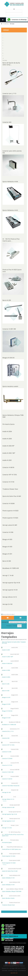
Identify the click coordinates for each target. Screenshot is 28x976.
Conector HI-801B (8, 467)
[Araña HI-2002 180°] (14, 654)
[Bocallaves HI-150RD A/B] (14, 722)
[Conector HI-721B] (14, 763)
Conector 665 (6, 122)
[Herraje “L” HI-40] (14, 825)
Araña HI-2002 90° (8, 446)
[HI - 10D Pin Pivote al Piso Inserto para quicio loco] (14, 832)
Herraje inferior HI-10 (9, 597)
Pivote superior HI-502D (10, 511)
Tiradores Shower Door (10, 489)
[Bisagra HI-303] (14, 701)
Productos (6, 23)
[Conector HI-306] (14, 749)
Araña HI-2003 (7, 439)
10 (3, 58)
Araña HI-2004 (7, 431)
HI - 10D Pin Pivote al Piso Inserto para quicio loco (12, 835)
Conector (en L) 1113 (9, 93)
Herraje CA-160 (7, 604)
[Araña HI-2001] (14, 647)
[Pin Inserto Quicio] (14, 840)
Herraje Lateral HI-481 (9, 525)
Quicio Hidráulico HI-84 (10, 181)
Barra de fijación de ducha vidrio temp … (11, 64)
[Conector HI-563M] (14, 756)
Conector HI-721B (8, 482)
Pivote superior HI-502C (10, 518)
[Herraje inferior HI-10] (14, 796)
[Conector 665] (14, 735)
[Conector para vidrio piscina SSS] (14, 783)
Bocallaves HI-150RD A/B (10, 568)
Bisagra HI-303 (7, 547)
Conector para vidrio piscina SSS (10, 785)
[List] (20, 618)
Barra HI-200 (6, 300)
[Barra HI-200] (14, 681)
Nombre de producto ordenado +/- (18, 622)
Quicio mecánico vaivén (10, 386)
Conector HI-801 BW (9, 329)
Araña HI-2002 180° (8, 453)
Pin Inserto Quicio (8, 424)
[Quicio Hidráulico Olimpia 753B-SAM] (14, 889)
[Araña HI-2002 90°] (14, 661)
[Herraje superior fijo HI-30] (14, 811)
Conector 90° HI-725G (9, 475)
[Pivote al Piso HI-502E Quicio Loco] (14, 847)
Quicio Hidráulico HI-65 (10, 210)
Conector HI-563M (8, 503)
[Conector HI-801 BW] (14, 769)
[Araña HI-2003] (14, 668)
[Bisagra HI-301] (14, 695)
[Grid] (7, 618)
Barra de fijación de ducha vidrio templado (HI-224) (14, 642)
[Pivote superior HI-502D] (14, 860)
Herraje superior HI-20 (9, 590)
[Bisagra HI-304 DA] (14, 708)
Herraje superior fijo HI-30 (11, 583)
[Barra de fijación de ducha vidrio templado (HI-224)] (14, 639)
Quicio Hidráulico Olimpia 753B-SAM (11, 891)
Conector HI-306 (7, 532)
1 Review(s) (4, 801)
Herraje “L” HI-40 (7, 575)
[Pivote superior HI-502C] (14, 853)
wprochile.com (14, 973)
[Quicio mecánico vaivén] (14, 895)
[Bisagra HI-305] (14, 715)
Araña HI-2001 (7, 460)
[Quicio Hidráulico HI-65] (14, 875)
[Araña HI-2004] (14, 674)
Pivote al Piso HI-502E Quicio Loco (11, 849)
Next (6, 60)
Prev (3, 60)
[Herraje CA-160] (14, 790)
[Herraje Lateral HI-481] (14, 805)
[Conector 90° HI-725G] (14, 742)
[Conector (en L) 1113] (14, 729)
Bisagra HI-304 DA (8, 358)
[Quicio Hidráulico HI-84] (14, 882)
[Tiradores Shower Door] (14, 902)
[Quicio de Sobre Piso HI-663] (14, 868)
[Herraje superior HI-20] (14, 818)
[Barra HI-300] (14, 688)
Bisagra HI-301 (7, 554)
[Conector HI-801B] (14, 776)
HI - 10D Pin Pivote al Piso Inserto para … (11, 240)
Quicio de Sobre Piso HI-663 (11, 496)
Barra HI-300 (6, 561)
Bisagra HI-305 (7, 539)
